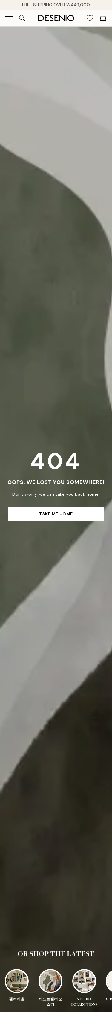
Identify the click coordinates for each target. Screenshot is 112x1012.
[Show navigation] (9, 18)
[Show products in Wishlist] (89, 18)
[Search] (22, 18)
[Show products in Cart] (103, 18)
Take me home (56, 514)
